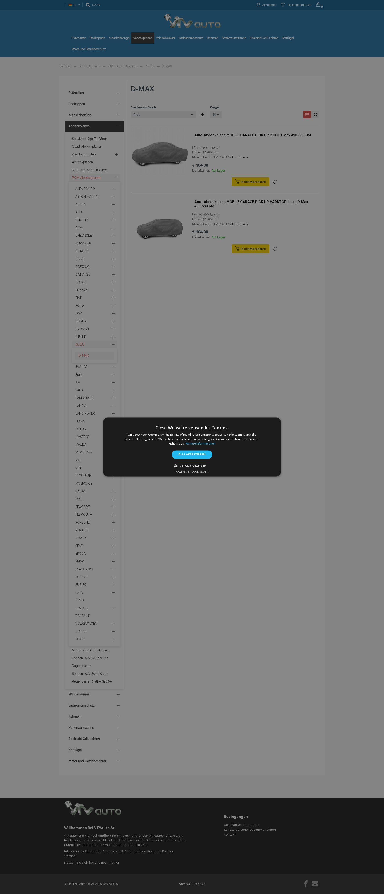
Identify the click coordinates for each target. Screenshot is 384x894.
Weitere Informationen (200, 443)
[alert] (192, 447)
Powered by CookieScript (192, 471)
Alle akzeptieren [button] (191, 454)
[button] (192, 465)
